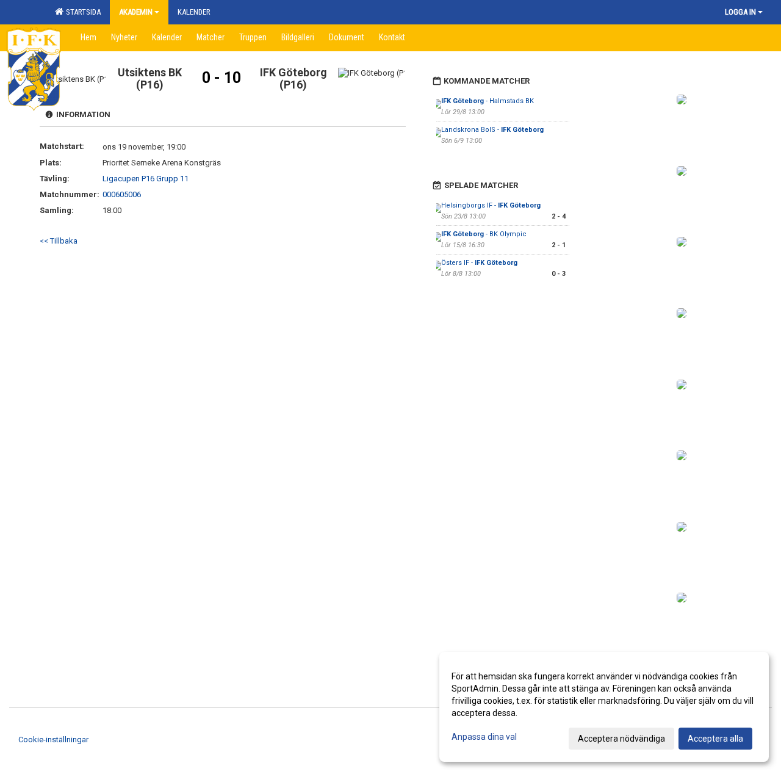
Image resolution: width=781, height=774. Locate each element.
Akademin (136, 11)
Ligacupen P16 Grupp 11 (146, 178)
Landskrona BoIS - (492, 130)
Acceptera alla (715, 738)
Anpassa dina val (484, 737)
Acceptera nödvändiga (621, 738)
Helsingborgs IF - (491, 205)
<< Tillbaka (58, 240)
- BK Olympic (484, 234)
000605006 (122, 194)
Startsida (81, 11)
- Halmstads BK (487, 101)
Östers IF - (479, 263)
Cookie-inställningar (53, 739)
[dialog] (604, 707)
